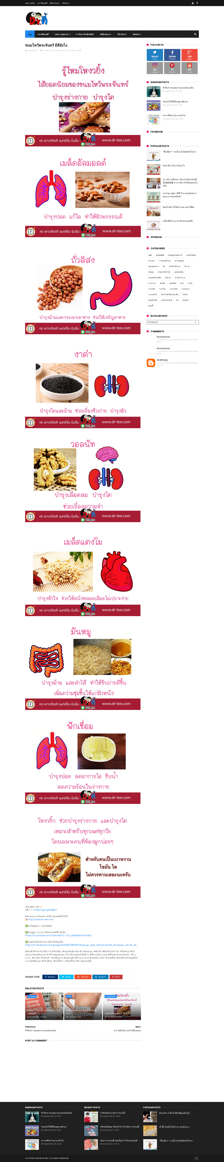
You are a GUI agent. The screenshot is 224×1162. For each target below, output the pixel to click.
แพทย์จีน (172, 283)
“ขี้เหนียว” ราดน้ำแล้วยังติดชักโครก (179, 151)
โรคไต (185, 294)
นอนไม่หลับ (178, 272)
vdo (150, 255)
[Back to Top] (196, 1158)
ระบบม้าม (185, 289)
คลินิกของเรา (55, 3)
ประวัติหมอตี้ (42, 3)
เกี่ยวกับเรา (122, 34)
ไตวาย (187, 266)
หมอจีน (72, 50)
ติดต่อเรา (66, 3)
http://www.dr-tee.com (40, 919)
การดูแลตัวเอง (49, 50)
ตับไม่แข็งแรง (174, 266)
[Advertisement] (83, 1069)
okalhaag (162, 360)
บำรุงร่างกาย (180, 277)
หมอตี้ (78, 50)
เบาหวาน (152, 283)
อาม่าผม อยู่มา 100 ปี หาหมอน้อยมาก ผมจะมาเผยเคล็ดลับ (180, 195)
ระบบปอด (32, 996)
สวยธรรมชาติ (166, 300)
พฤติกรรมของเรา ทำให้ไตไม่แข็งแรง (81, 1012)
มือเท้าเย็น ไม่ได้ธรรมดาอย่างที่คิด (178, 207)
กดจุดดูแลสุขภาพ (175, 255)
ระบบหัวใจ (152, 294)
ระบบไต (162, 289)
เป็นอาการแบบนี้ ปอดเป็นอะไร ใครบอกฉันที (43, 1012)
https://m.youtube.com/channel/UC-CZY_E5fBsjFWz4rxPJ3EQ (58, 935)
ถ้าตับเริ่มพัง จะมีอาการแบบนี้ (112, 1113)
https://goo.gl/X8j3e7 (45, 909)
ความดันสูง (179, 260)
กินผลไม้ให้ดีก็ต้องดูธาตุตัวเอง (175, 101)
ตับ (164, 266)
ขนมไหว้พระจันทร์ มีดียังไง (117, 1013)
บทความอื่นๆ (30, 3)
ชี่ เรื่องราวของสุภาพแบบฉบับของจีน (178, 87)
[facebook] (197, 3)
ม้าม (182, 283)
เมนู (30, 34)
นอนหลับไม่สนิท (154, 277)
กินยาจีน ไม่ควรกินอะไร (174, 165)
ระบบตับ (151, 289)
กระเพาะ (151, 260)
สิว (177, 300)
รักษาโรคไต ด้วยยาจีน (33, 1158)
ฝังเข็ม (162, 283)
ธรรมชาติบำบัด (62, 50)
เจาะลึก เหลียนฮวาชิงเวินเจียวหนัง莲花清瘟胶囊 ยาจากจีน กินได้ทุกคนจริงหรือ (180, 182)
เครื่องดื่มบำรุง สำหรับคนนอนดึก (178, 220)
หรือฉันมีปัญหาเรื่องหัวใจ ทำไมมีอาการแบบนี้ (119, 1126)
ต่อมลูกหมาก (153, 266)
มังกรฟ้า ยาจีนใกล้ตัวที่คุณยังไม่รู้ (174, 1113)
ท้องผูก (151, 272)
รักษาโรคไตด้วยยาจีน (169, 294)
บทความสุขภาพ (61, 34)
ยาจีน (69, 996)
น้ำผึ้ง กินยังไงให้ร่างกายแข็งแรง (174, 1126)
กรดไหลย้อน (191, 255)
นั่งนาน (168, 277)
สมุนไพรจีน (152, 300)
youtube (160, 255)
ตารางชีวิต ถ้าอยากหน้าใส (174, 115)
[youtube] (193, 3)
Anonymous (163, 337)
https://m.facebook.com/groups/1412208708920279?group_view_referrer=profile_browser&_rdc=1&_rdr (81, 945)
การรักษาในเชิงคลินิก (85, 34)
